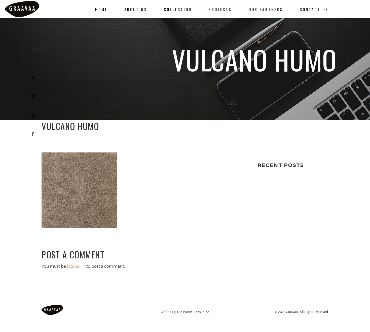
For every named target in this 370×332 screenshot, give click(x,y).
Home (101, 9)
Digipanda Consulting (193, 312)
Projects (220, 9)
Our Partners (266, 9)
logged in (76, 266)
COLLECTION (178, 9)
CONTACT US (314, 9)
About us (135, 9)
